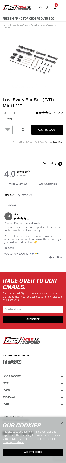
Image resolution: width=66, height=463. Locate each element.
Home (5, 25)
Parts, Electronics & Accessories (43, 25)
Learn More (58, 142)
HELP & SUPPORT (12, 376)
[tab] (18, 184)
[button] (11, 247)
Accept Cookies (33, 452)
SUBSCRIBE (33, 319)
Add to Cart (47, 129)
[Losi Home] (17, 7)
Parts (7, 27)
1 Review (58, 112)
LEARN (6, 390)
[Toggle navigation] (59, 8)
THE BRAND (9, 397)
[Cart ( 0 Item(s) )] (54, 8)
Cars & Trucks (22, 25)
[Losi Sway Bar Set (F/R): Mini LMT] (33, 59)
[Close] (61, 423)
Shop (12, 25)
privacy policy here (13, 442)
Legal (6, 404)
